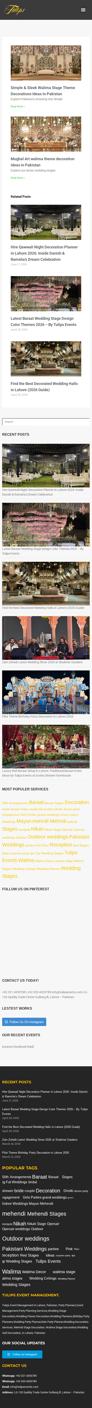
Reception (61, 844)
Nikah (37, 829)
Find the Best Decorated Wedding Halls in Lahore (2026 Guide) (43, 608)
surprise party (19, 853)
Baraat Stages (54, 803)
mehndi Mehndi (49, 821)
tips (32, 853)
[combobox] (46, 421)
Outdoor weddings (48, 837)
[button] (83, 9)
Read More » (18, 106)
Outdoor (21, 837)
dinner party (72, 809)
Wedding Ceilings (24, 868)
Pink (38, 845)
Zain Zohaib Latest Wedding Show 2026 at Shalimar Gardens (42, 662)
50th (5, 803)
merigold (24, 829)
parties (29, 845)
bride (24, 809)
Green (64, 814)
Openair (67, 829)
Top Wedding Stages (50, 853)
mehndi (72, 821)
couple (33, 809)
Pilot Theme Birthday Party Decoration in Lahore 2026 (37, 716)
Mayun (23, 821)
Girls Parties (28, 814)
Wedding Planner (48, 868)
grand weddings (48, 814)
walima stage (64, 861)
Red (76, 845)
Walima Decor (44, 861)
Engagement (10, 814)
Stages (10, 829)
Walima (26, 860)
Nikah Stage (53, 829)
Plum (45, 845)
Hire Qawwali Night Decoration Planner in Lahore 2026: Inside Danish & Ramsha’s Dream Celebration (44, 253)
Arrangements (18, 803)
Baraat (36, 802)
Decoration (77, 802)
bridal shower (11, 809)
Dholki (58, 809)
